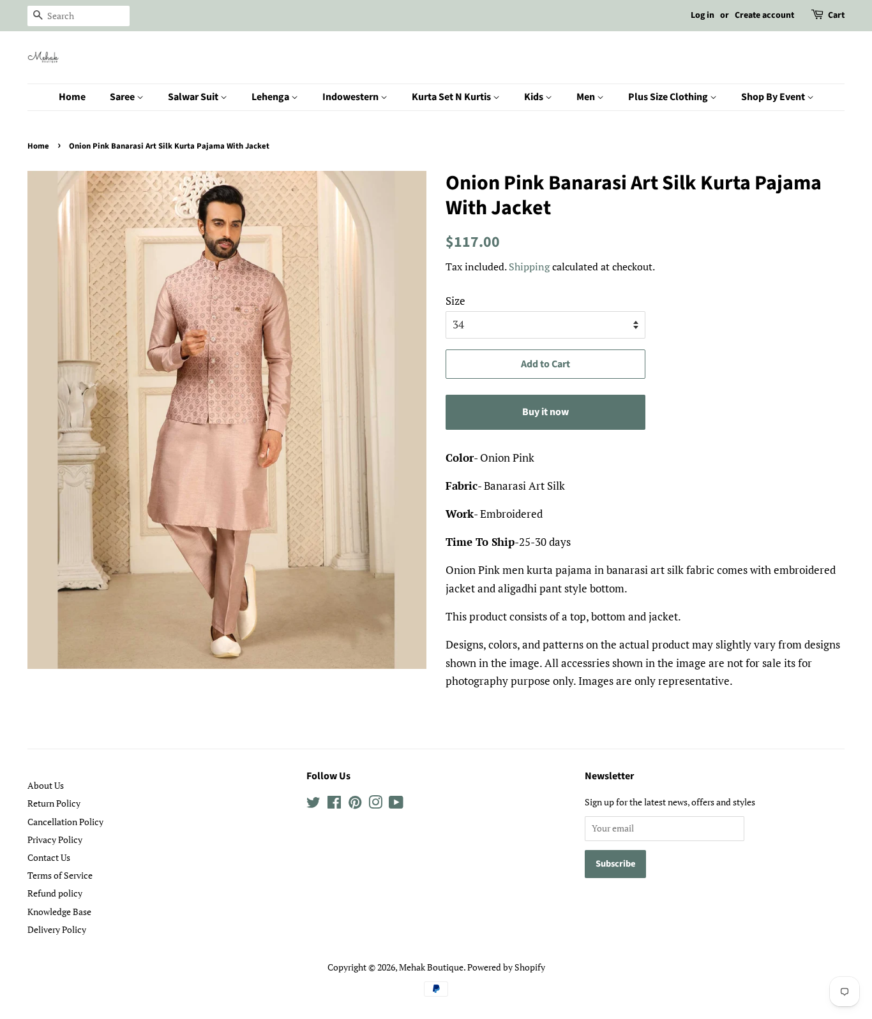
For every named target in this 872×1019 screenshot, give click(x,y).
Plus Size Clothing (669, 97)
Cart (836, 15)
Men (586, 97)
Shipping (529, 267)
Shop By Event (774, 97)
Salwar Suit (194, 97)
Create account (764, 15)
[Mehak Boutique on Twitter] (313, 804)
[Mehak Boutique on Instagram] (375, 804)
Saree (123, 97)
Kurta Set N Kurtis (452, 97)
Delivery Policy (56, 929)
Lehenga (271, 97)
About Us (45, 785)
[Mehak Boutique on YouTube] (396, 804)
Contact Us (48, 857)
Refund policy (54, 893)
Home (72, 97)
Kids (534, 97)
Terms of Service (60, 875)
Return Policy (53, 803)
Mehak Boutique (431, 967)
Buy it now (545, 412)
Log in (702, 15)
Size (455, 300)
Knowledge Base (59, 911)
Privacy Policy (54, 839)
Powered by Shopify (506, 967)
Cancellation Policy (65, 822)
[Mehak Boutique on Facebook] (334, 804)
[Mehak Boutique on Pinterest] (355, 804)
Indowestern (351, 97)
